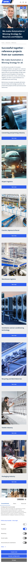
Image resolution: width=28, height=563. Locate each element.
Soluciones (8, 42)
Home (3, 42)
